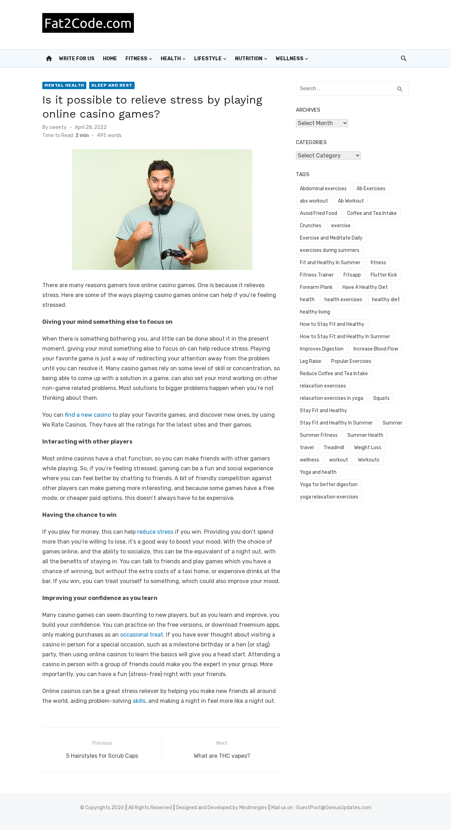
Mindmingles (253, 808)
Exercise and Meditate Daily (331, 238)
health (307, 300)
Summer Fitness (319, 435)
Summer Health (365, 435)
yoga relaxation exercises (329, 497)
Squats (381, 398)
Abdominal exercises (323, 189)
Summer (392, 423)
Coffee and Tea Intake (372, 213)
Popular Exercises (351, 361)
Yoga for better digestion (329, 485)
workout (338, 460)
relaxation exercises (323, 386)
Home (110, 59)
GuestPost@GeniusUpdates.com (333, 808)
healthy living (315, 312)
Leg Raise (310, 361)
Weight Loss (367, 448)
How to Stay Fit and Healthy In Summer (345, 337)
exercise (341, 226)
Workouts (368, 460)
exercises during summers (329, 250)
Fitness (136, 59)
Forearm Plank (316, 287)
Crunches (310, 226)
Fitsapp (352, 275)
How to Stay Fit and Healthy (332, 324)
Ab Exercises (371, 189)
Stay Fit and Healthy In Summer (336, 423)
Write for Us (76, 59)
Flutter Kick (384, 275)
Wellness (289, 59)
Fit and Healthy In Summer (330, 263)
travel (307, 448)
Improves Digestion (322, 349)
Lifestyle (208, 59)
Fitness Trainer (317, 275)
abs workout (314, 201)
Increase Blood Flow (375, 349)
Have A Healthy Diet (365, 287)
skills (139, 701)
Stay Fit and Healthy (323, 411)
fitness (378, 263)
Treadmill (333, 448)
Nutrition (248, 59)
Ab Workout (351, 201)
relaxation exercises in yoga (331, 398)
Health (171, 59)
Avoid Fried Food (318, 213)
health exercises (343, 300)
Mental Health (64, 85)
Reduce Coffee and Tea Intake (334, 374)
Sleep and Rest (111, 85)
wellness (309, 460)
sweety (58, 127)
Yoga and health (318, 472)
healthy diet (386, 300)
